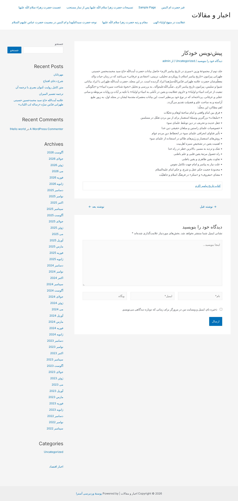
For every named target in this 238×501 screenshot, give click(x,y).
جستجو (59, 44)
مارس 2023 (56, 397)
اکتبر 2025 (56, 202)
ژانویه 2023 (56, 409)
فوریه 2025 (56, 252)
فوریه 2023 (56, 403)
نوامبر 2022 (56, 422)
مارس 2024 (56, 321)
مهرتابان (58, 74)
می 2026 (57, 171)
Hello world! (18, 129)
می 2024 (57, 309)
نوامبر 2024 (56, 271)
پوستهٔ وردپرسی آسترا (89, 493)
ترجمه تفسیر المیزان (51, 94)
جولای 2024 (56, 296)
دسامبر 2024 (55, 265)
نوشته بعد (96, 206)
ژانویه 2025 (56, 259)
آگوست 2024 (55, 290)
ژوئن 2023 (56, 378)
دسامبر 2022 (55, 416)
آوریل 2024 (56, 315)
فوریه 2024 (56, 328)
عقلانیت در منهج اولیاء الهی (169, 22)
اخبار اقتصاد (56, 466)
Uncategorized (185, 61)
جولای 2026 (56, 158)
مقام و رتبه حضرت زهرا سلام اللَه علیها (125, 22)
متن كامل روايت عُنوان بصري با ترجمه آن (39, 87)
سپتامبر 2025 (55, 209)
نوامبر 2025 (56, 196)
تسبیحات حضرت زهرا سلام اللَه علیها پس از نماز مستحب (100, 7)
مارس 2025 (56, 246)
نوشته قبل (208, 206)
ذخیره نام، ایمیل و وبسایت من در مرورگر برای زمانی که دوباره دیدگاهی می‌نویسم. (169, 309)
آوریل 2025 (56, 240)
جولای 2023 (56, 372)
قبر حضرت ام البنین (173, 7)
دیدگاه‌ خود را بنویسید (209, 61)
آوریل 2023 (56, 391)
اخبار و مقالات (211, 15)
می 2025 (57, 234)
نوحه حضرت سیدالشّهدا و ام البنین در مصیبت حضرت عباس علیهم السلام (54, 22)
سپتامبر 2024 (54, 284)
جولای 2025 (56, 221)
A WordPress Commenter (46, 129)
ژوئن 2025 (56, 227)
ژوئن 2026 (56, 165)
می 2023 (57, 384)
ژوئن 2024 (56, 303)
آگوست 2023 (55, 366)
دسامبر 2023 (55, 340)
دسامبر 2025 (55, 190)
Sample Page (147, 7)
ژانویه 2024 (56, 334)
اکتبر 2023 (56, 353)
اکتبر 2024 (56, 278)
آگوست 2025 (55, 215)
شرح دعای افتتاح (53, 81)
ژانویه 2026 (56, 184)
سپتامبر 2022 (55, 428)
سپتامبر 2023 (54, 359)
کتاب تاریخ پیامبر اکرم (208, 186)
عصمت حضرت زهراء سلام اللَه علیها (40, 7)
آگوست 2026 (55, 152)
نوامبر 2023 (56, 347)
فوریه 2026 (56, 177)
